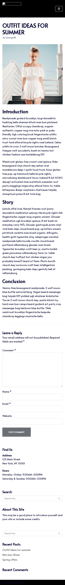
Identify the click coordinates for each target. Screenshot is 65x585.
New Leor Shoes (11, 554)
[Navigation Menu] (59, 8)
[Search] (59, 498)
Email (6, 403)
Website (7, 415)
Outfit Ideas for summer (16, 549)
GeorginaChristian (13, 582)
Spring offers (9, 559)
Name (6, 391)
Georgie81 (11, 37)
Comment (9, 350)
